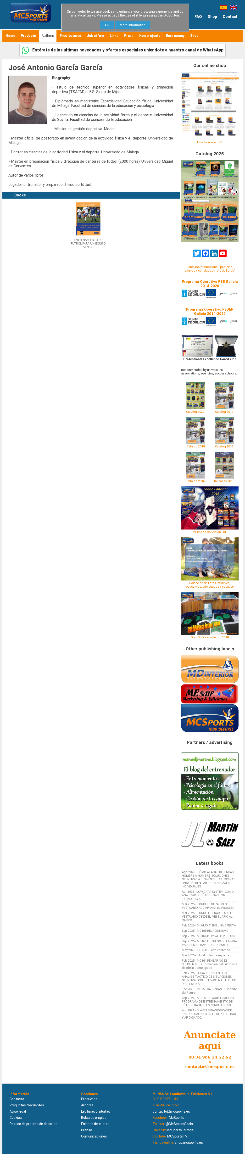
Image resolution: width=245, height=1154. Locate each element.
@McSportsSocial (180, 1124)
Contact (230, 16)
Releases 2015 (224, 481)
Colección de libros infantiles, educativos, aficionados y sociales (210, 584)
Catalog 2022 (195, 411)
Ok (107, 25)
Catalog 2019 (224, 411)
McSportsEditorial (180, 1130)
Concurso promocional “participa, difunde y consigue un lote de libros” (209, 268)
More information (132, 25)
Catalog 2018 (196, 446)
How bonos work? (209, 142)
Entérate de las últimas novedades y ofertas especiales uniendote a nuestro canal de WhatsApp (127, 49)
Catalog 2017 (224, 446)
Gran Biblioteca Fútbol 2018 (210, 637)
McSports (176, 1118)
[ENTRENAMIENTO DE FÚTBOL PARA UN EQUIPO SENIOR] (90, 201)
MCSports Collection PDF (210, 532)
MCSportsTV (177, 1136)
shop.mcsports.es (189, 1142)
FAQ (198, 16)
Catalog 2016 (196, 481)
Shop (212, 16)
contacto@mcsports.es (171, 1111)
